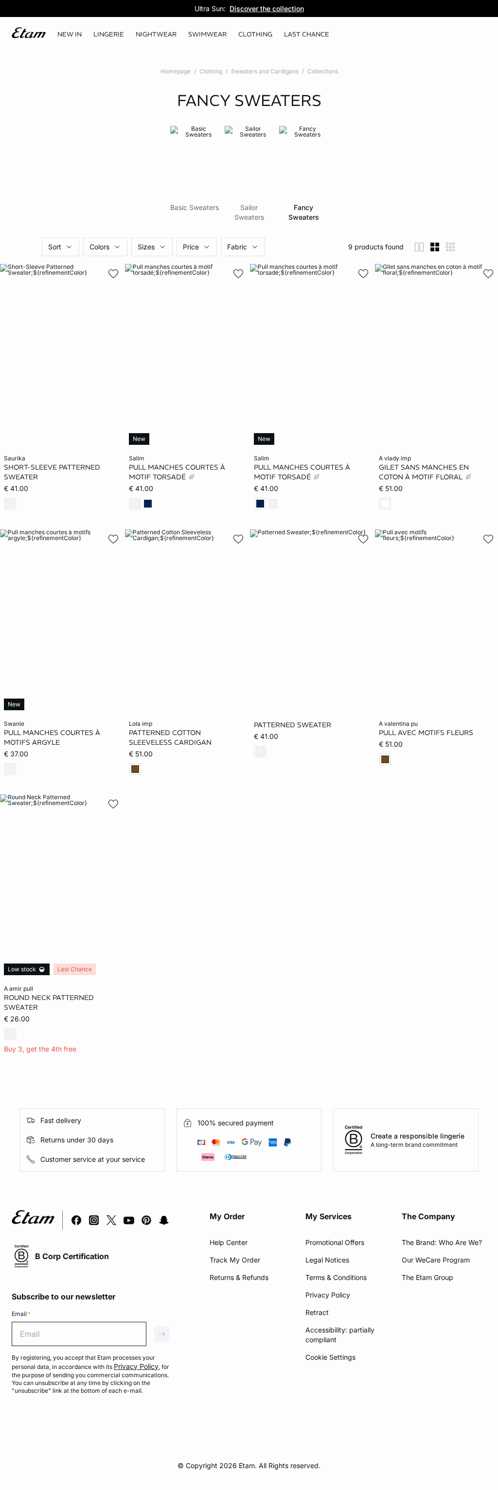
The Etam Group (427, 1277)
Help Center (229, 1242)
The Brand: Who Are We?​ (442, 1242)
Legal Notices (327, 1260)
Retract (317, 1312)
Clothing (210, 71)
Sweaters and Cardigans (265, 71)
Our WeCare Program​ (436, 1260)
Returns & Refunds (239, 1277)
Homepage (175, 71)
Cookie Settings (330, 1357)
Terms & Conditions (336, 1277)
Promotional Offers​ (334, 1242)
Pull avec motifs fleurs (426, 732)
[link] (69, 34)
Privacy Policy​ (327, 1295)
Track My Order (235, 1260)
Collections (322, 71)
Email (21, 1313)
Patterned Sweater (292, 724)
